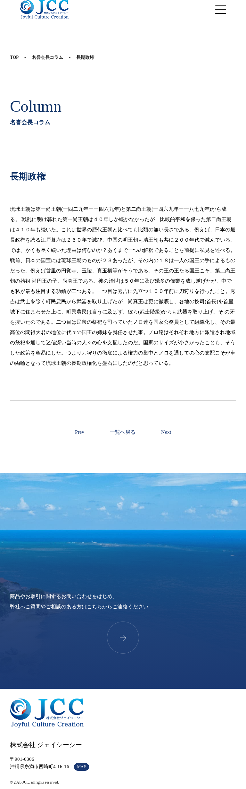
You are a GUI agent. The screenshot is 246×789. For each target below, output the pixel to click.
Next (166, 432)
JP (189, 9)
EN (198, 9)
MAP (81, 767)
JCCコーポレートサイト (44, 9)
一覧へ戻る (122, 432)
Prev (79, 432)
